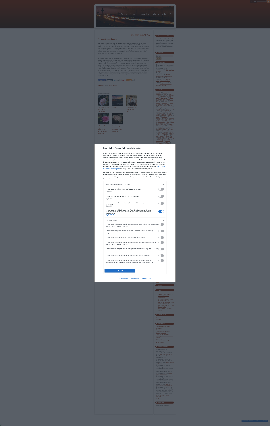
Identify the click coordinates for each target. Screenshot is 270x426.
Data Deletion (123, 278)
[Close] (171, 148)
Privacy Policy (147, 278)
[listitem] (135, 184)
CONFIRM (120, 270)
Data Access (135, 278)
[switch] (161, 189)
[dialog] (135, 213)
